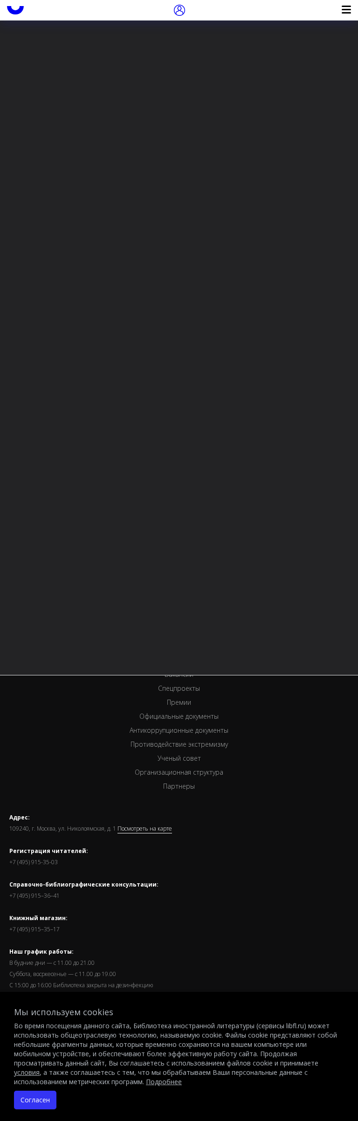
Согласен (35, 1099)
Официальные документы (179, 716)
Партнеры (179, 786)
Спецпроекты (179, 688)
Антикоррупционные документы (179, 730)
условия (27, 1072)
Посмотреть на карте (144, 828)
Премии (179, 702)
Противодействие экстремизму (179, 744)
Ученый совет (179, 758)
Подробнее (164, 1081)
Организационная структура (179, 772)
